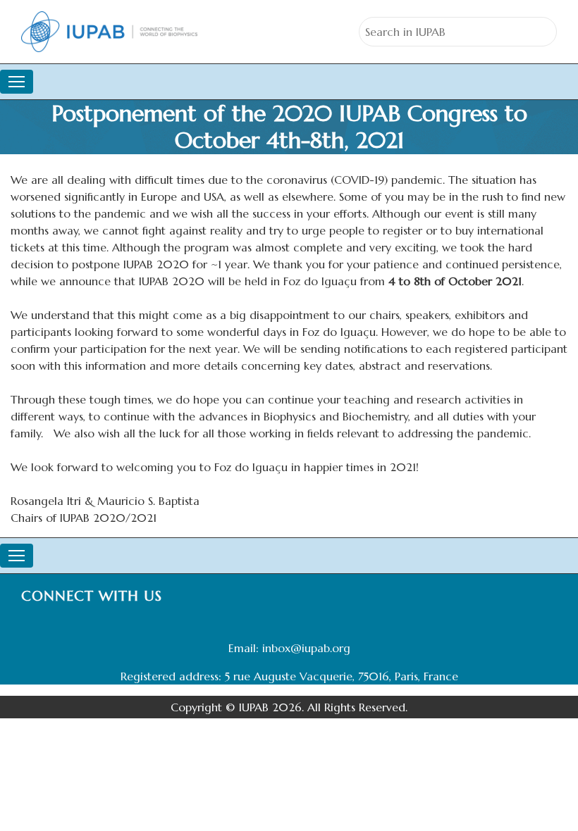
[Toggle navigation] (16, 82)
